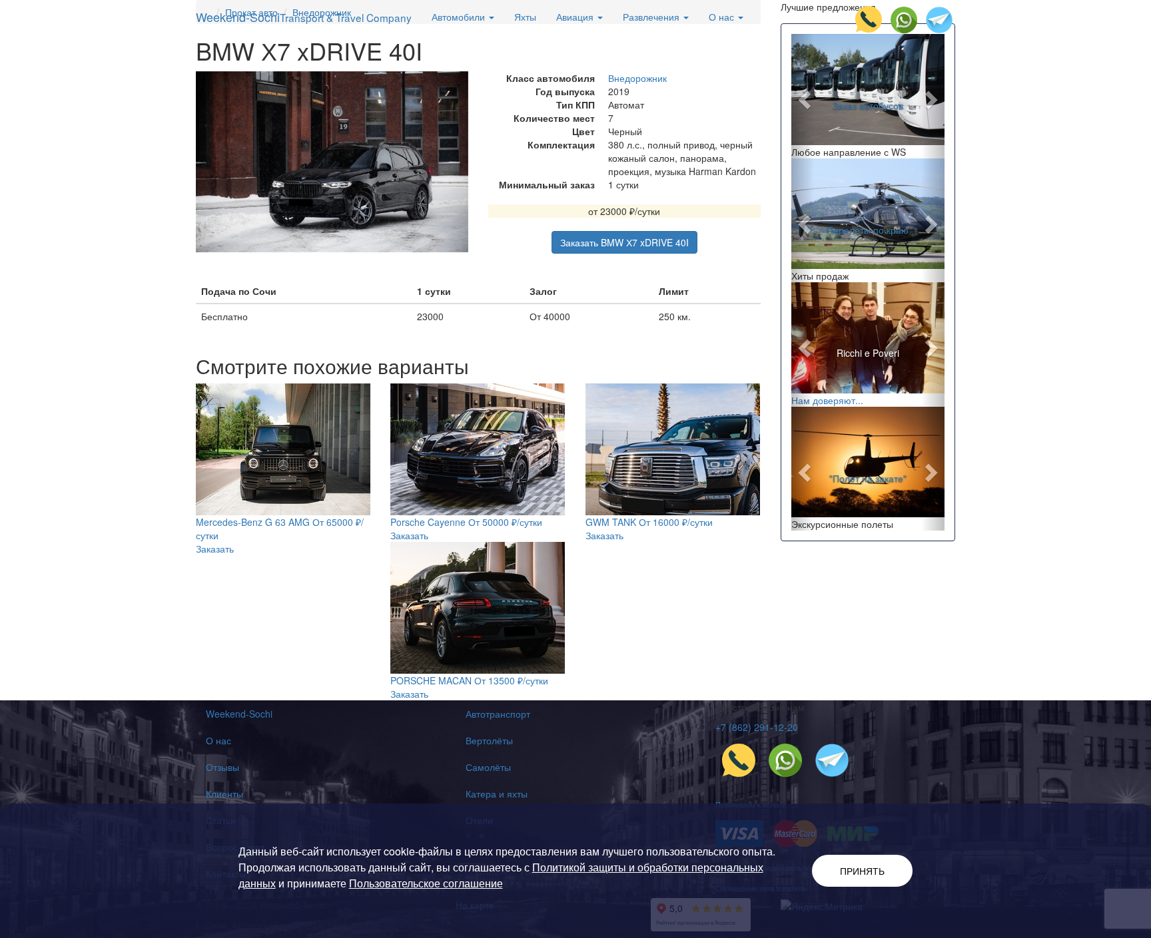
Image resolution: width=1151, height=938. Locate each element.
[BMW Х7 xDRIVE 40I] (332, 162)
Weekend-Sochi (304, 16)
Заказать (215, 548)
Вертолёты (489, 740)
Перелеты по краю (868, 229)
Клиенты (224, 793)
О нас (218, 740)
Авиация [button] (576, 16)
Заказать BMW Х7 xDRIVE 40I (624, 242)
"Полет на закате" (868, 477)
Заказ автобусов (868, 105)
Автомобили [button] (460, 16)
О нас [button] (723, 16)
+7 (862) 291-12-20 (756, 727)
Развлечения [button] (652, 16)
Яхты (525, 16)
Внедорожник (637, 78)
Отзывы (222, 767)
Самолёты (488, 767)
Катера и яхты (497, 793)
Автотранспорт (498, 713)
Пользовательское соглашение (426, 883)
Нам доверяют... (827, 400)
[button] (803, 96)
